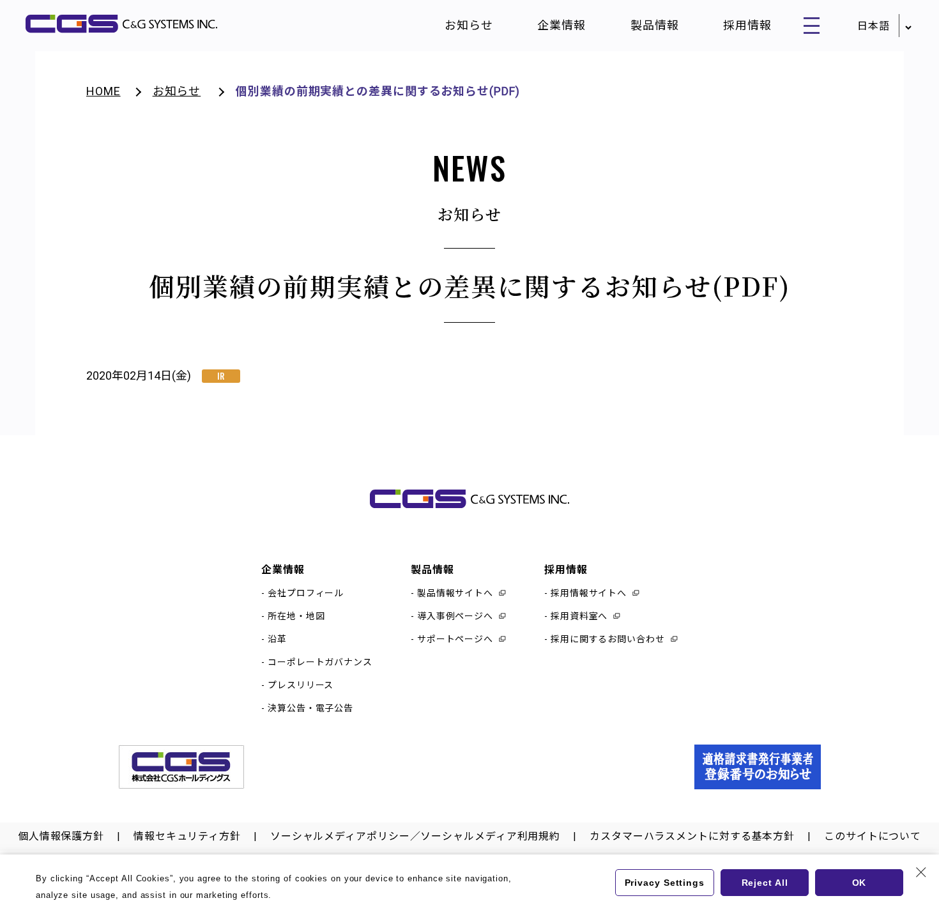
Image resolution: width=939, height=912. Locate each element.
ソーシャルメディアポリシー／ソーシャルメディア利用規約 (415, 836)
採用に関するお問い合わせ (608, 639)
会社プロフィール (306, 593)
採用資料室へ (579, 616)
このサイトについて (872, 836)
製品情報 (654, 25)
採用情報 (747, 25)
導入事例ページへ (455, 616)
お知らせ (469, 25)
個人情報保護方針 (61, 836)
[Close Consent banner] (921, 872)
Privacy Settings (665, 882)
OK (859, 882)
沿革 (277, 639)
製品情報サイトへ (455, 593)
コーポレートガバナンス (320, 662)
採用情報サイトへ (589, 593)
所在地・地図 (296, 616)
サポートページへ (455, 639)
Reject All (765, 882)
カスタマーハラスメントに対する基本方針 (692, 836)
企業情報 (561, 25)
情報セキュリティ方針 (187, 836)
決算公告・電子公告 (310, 708)
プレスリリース (300, 685)
